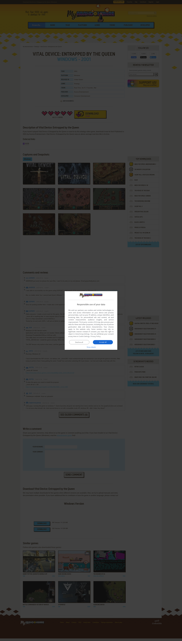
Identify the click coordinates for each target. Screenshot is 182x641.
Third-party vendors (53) (88, 322)
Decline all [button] (79, 342)
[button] (91, 347)
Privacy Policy (96, 336)
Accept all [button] (103, 342)
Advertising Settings (82, 334)
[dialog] (91, 320)
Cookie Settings (84, 336)
